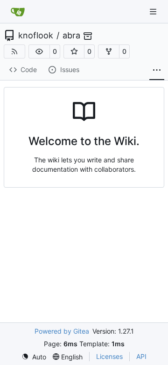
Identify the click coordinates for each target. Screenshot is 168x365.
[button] (39, 51)
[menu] (33, 357)
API (141, 356)
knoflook (35, 35)
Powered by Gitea (62, 331)
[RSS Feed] (14, 51)
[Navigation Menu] (154, 11)
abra (71, 35)
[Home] (18, 11)
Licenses (109, 356)
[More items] (156, 70)
